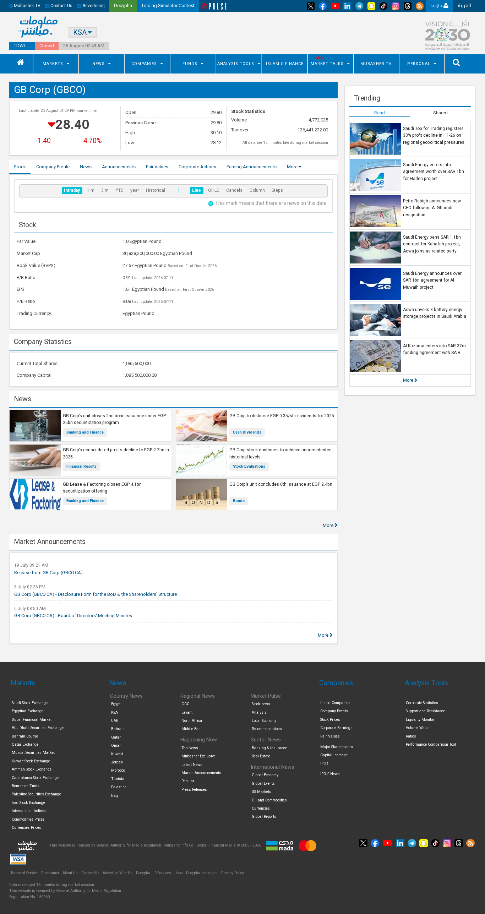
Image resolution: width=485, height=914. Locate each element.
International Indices (29, 811)
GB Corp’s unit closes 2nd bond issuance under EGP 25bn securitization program (114, 419)
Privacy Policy (232, 873)
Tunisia (117, 779)
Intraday (72, 190)
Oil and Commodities (269, 800)
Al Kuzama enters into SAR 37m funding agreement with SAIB (434, 349)
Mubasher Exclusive (198, 756)
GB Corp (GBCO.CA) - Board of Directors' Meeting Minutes (73, 615)
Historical (155, 190)
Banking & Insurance (269, 748)
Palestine (118, 787)
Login (436, 5)
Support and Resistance (425, 711)
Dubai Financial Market (31, 719)
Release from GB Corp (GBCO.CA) (48, 572)
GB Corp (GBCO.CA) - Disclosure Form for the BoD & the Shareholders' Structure (95, 594)
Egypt (115, 704)
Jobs (179, 873)
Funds (189, 63)
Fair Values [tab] (157, 166)
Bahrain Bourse (25, 736)
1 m (90, 190)
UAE (114, 720)
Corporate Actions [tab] (197, 166)
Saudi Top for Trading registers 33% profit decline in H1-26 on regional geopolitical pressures (433, 135)
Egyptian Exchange (27, 711)
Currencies (261, 808)
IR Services (162, 873)
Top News (189, 748)
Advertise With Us (117, 873)
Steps (277, 190)
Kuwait (117, 754)
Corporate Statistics (422, 703)
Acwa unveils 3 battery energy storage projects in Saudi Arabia (434, 313)
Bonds (239, 501)
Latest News (191, 764)
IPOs (324, 763)
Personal (418, 63)
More (293, 166)
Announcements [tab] (119, 166)
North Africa (191, 720)
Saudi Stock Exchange (30, 703)
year (134, 190)
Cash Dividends (247, 432)
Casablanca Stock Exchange (35, 778)
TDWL (20, 45)
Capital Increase (334, 755)
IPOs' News (330, 774)
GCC (185, 704)
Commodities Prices (28, 819)
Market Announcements (201, 773)
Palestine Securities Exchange (36, 794)
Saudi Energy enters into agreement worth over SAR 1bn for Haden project (433, 171)
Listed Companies (335, 703)
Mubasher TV (376, 63)
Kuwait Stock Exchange (31, 761)
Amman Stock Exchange (31, 769)
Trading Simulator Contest (168, 5)
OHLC (213, 190)
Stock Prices (330, 719)
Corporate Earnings (336, 727)
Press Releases (194, 789)
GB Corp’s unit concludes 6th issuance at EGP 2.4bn (280, 484)
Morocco (118, 770)
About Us (70, 873)
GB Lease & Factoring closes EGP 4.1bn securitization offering (102, 488)
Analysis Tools (235, 63)
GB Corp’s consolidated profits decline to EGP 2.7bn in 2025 (116, 453)
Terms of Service (24, 873)
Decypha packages (202, 873)
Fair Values (330, 736)
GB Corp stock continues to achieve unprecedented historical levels (280, 453)
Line (196, 190)
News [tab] (86, 166)
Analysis (259, 712)
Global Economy (265, 775)
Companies (144, 63)
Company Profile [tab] (53, 166)
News (98, 63)
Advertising (93, 5)
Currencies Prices (26, 827)
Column (257, 190)
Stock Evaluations (249, 466)
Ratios (411, 736)
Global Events (263, 783)
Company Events (334, 711)
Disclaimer (50, 873)
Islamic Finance (285, 63)
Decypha (143, 873)
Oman (116, 745)
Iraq (114, 795)
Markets (53, 63)
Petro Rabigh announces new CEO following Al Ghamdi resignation (432, 207)
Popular (187, 781)
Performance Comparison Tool (431, 744)
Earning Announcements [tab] (252, 166)
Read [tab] (379, 112)
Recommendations (267, 729)
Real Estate (261, 756)
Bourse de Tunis (25, 786)
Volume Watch (418, 727)
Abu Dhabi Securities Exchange (38, 727)
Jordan (117, 762)
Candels (234, 190)
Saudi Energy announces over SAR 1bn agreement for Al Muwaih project (432, 280)
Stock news (261, 704)
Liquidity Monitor (420, 719)
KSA (114, 712)
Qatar (116, 737)
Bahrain (118, 729)
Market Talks (327, 63)
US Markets (261, 791)
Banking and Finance (85, 432)
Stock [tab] (20, 166)
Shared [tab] (440, 112)
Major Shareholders (336, 747)
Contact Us (60, 5)
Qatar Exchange (25, 744)
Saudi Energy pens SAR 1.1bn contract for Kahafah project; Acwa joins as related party (432, 244)
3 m (105, 190)
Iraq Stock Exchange (28, 802)
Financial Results (81, 466)
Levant (186, 712)
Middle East (191, 729)
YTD (120, 190)
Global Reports (264, 816)
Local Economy (264, 720)
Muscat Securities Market (33, 752)
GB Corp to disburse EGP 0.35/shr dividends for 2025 (281, 415)
